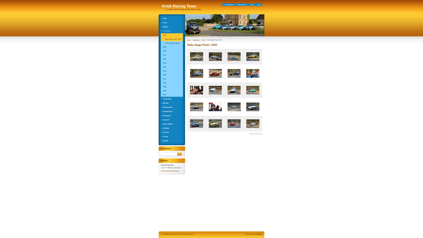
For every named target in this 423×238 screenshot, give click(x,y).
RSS (252, 4)
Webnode (259, 234)
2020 (203, 40)
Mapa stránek (242, 4)
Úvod (188, 40)
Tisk (259, 4)
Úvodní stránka (229, 4)
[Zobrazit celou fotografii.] (196, 56)
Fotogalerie (196, 40)
